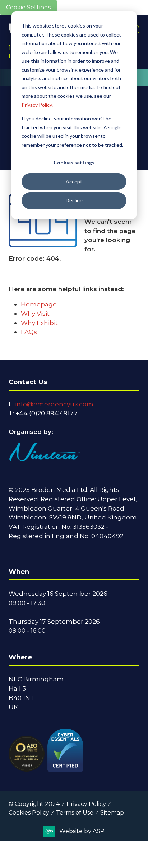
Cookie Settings (28, 7)
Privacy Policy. (37, 105)
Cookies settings (74, 162)
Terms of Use (74, 812)
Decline (74, 200)
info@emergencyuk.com (54, 404)
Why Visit (35, 313)
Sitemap (112, 812)
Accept (74, 181)
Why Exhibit (39, 323)
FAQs (29, 331)
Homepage (39, 304)
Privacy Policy (86, 804)
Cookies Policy (29, 812)
